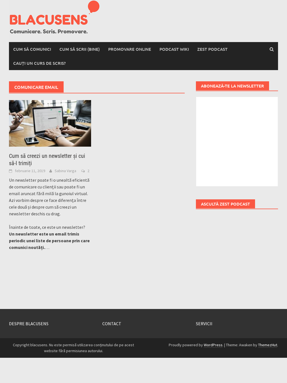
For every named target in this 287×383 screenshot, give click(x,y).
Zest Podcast (212, 49)
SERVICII (204, 323)
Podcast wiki (174, 49)
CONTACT (111, 323)
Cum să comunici (32, 49)
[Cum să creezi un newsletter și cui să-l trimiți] (50, 123)
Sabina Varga (65, 170)
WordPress (213, 344)
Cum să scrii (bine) (79, 49)
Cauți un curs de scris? (39, 63)
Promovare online (129, 49)
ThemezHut (267, 344)
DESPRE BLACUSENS (28, 323)
